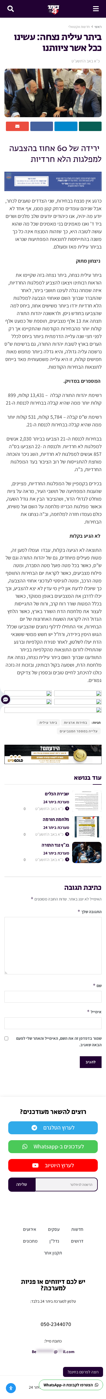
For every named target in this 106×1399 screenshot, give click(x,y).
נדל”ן (54, 1241)
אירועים (29, 1229)
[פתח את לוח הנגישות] (11, 1388)
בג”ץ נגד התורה (55, 845)
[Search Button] (10, 9)
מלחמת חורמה (56, 819)
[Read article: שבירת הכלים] (87, 801)
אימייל (94, 1011)
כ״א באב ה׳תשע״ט (86, 61)
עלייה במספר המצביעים (79, 731)
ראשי (98, 26)
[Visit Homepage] (53, 9)
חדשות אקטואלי (79, 26)
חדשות (77, 1229)
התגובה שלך (89, 911)
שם (97, 985)
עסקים (53, 1229)
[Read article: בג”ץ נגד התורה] (87, 852)
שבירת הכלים (57, 794)
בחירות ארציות (75, 722)
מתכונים (30, 1241)
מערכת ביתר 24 (56, 801)
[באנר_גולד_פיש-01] (53, 754)
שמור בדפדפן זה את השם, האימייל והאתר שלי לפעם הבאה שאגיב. (59, 1041)
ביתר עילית (48, 722)
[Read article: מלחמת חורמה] (87, 826)
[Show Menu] (96, 9)
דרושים (77, 1241)
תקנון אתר (53, 1253)
